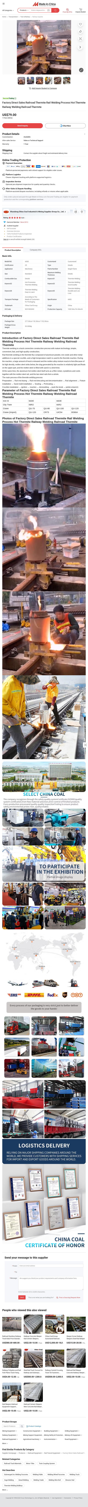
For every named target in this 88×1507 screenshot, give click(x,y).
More (4, 1490)
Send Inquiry (22, 126)
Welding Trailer (38, 1480)
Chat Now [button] (67, 126)
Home (4, 17)
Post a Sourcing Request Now (68, 1297)
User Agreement (57, 1498)
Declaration (67, 1498)
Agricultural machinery (31, 1439)
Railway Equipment (9, 1435)
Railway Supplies (37, 17)
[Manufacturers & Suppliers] (44, 4)
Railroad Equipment (9, 1439)
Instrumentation (50, 1439)
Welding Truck (74, 1474)
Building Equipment (51, 1431)
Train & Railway (25, 17)
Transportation (13, 17)
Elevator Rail (69, 1480)
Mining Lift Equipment (72, 1435)
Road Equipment (71, 1439)
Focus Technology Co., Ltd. (29, 1498)
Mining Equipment (8, 1431)
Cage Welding (9, 1480)
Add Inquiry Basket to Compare (44, 88)
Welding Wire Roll (55, 1480)
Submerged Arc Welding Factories (16, 1474)
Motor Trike (30, 1463)
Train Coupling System (47, 1463)
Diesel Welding (24, 1480)
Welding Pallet (38, 1474)
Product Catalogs (34, 1426)
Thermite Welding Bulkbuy (13, 1485)
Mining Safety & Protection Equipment (57, 1435)
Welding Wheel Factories (56, 1474)
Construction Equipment (31, 1431)
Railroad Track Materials (12, 1463)
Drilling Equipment (71, 1431)
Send (22, 1297)
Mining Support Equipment (32, 1435)
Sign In (5, 239)
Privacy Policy (78, 1498)
